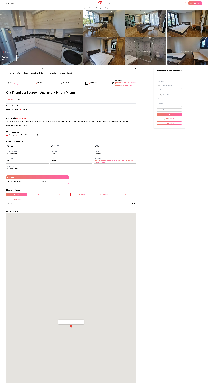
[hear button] (131, 68)
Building (42, 73)
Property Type (55, 145)
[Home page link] (7, 68)
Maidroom (10, 158)
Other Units (51, 73)
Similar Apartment (65, 73)
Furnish (53, 158)
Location (34, 73)
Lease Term (54, 151)
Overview (10, 73)
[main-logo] (104, 3)
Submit (169, 114)
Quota (96, 145)
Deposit (97, 151)
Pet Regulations (11, 167)
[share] (135, 68)
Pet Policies (98, 158)
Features (19, 73)
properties (13, 68)
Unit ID (9, 145)
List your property (195, 3)
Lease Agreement (12, 151)
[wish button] (186, 3)
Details (26, 73)
